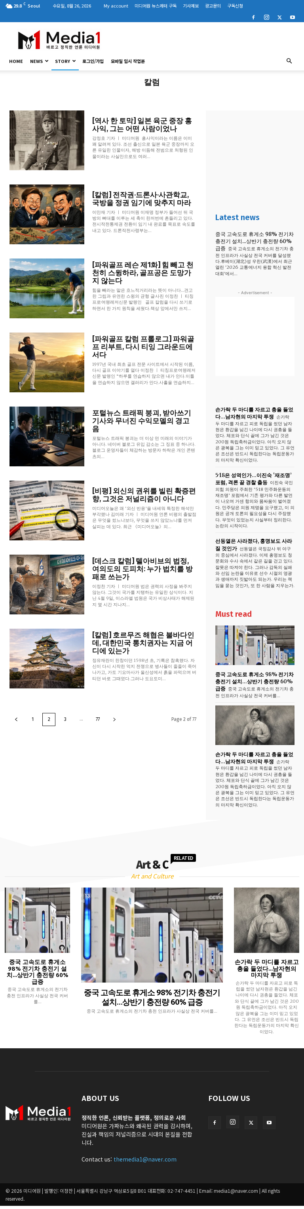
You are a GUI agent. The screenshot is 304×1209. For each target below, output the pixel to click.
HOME (16, 61)
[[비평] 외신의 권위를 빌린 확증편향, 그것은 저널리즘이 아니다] (47, 510)
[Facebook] (253, 16)
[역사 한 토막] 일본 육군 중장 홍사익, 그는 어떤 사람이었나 (142, 124)
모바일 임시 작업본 (128, 61)
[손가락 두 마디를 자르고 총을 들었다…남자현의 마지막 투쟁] (254, 725)
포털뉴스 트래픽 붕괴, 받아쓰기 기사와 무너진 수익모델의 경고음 (141, 421)
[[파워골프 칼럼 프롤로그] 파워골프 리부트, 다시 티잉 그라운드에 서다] (47, 362)
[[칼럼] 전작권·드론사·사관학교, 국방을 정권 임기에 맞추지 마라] (47, 214)
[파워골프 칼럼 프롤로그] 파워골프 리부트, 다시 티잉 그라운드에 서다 (143, 347)
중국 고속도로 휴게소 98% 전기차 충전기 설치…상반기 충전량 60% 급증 (254, 241)
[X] (279, 16)
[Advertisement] (205, 39)
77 (98, 719)
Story (62, 61)
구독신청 (235, 5)
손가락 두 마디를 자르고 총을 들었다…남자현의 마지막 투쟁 (254, 413)
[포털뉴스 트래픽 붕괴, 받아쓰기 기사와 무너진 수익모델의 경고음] (47, 436)
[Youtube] (292, 16)
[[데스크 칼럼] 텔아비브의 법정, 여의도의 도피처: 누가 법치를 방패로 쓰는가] (47, 584)
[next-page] (114, 719)
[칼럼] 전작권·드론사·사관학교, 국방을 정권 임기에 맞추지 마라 (141, 198)
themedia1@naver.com (145, 1159)
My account (116, 5)
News (36, 61)
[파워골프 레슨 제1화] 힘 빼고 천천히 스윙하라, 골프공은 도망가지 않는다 (143, 272)
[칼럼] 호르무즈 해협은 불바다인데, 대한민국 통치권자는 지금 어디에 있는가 (143, 643)
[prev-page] (16, 719)
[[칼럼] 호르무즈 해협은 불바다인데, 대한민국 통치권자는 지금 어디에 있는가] (47, 658)
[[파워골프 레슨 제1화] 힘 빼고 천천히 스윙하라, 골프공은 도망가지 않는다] (47, 288)
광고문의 (213, 5)
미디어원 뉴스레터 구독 (156, 5)
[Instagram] (266, 16)
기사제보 (191, 5)
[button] (288, 61)
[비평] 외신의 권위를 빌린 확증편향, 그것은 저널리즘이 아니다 (144, 495)
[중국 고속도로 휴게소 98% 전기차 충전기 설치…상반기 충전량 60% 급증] (254, 645)
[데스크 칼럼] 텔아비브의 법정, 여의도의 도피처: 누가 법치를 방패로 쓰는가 (142, 569)
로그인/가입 (93, 61)
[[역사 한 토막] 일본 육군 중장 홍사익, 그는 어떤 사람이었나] (47, 140)
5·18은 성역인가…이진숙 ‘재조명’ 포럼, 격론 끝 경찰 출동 (253, 479)
